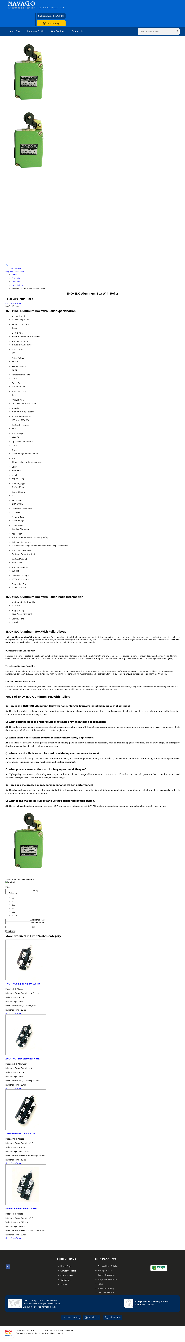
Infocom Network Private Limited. (50, 1333)
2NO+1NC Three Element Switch (22, 1058)
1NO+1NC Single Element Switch (22, 983)
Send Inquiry (52, 23)
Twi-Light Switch (105, 1270)
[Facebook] (8, 1268)
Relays (100, 1284)
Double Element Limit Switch (21, 1208)
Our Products (58, 31)
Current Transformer (106, 1275)
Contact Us (77, 31)
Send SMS (94, 1317)
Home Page (15, 31)
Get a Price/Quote (13, 303)
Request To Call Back (14, 271)
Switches (16, 281)
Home (14, 274)
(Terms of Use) (67, 1330)
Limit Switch (17, 285)
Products (16, 278)
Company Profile (36, 31)
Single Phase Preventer (108, 1279)
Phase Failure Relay (106, 1288)
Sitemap (64, 1284)
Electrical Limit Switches (108, 1266)
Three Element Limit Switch (20, 1133)
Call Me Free (115, 1317)
